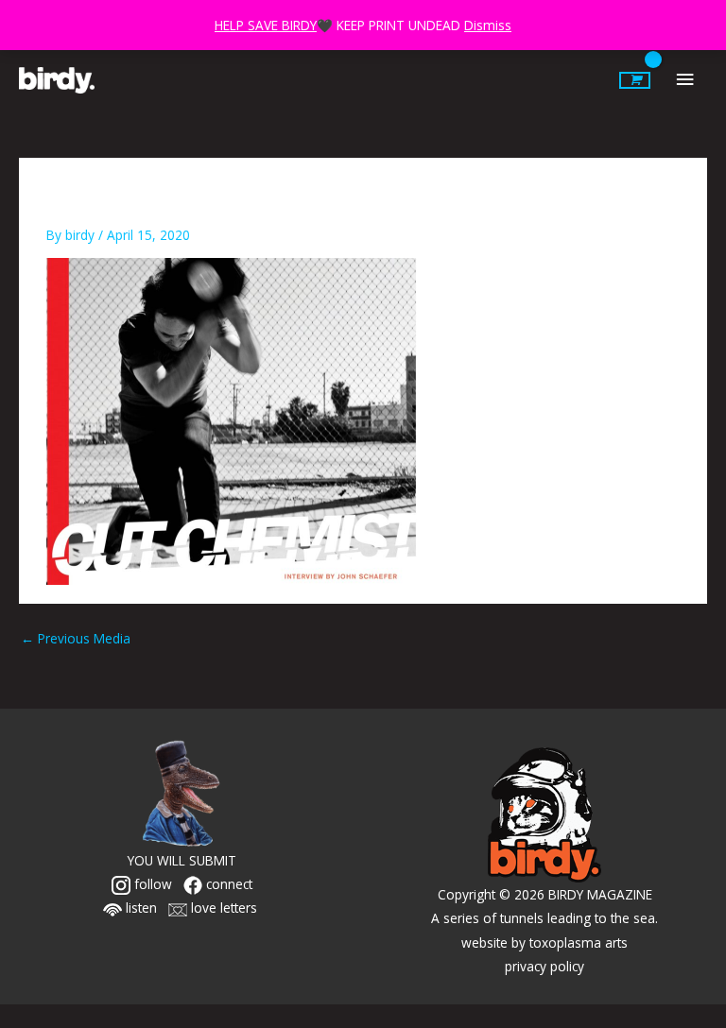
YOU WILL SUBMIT (182, 860)
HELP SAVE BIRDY (266, 25)
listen (139, 908)
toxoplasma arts (578, 942)
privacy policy (544, 966)
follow (151, 884)
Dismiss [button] (487, 25)
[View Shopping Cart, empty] (634, 80)
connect (227, 884)
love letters (222, 908)
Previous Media (75, 638)
